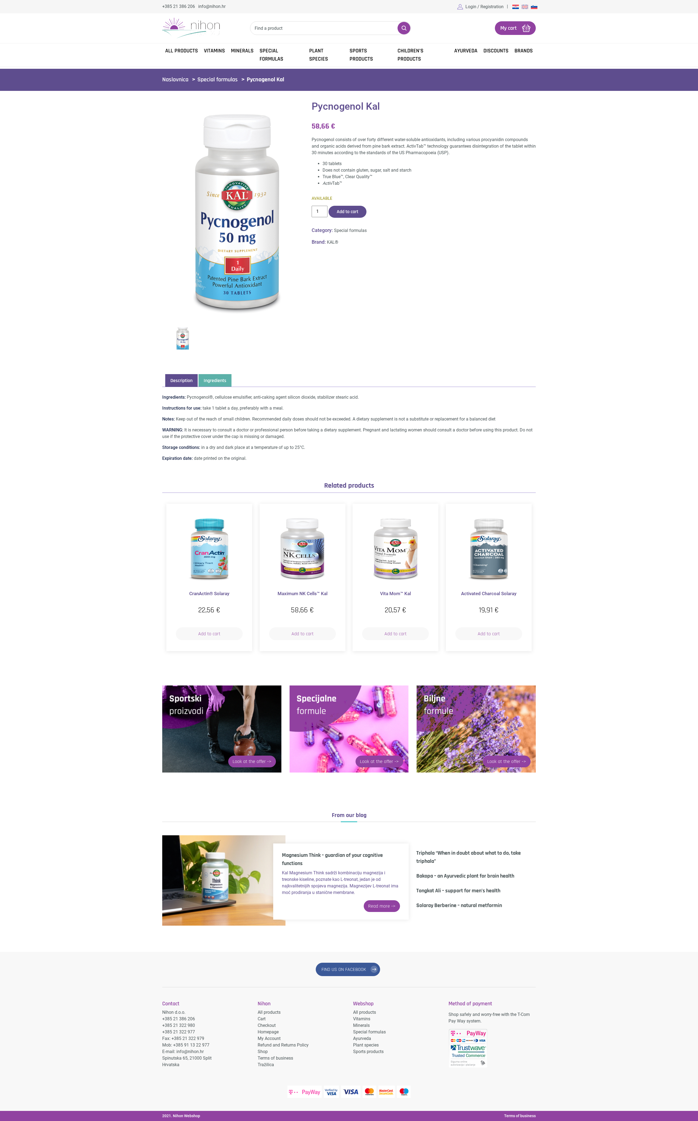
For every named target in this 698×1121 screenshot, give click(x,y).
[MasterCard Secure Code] (386, 1092)
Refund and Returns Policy (283, 1045)
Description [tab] (181, 380)
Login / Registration (484, 6)
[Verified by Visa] (331, 1092)
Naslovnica (175, 80)
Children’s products (410, 54)
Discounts (496, 50)
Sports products (361, 54)
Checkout (267, 1025)
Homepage (268, 1031)
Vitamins (214, 50)
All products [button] (181, 50)
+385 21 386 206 (178, 6)
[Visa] (351, 1092)
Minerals (242, 50)
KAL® (332, 242)
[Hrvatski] (515, 6)
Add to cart (347, 211)
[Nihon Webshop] (191, 28)
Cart (262, 1018)
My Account (269, 1038)
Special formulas (271, 54)
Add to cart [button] (209, 634)
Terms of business (275, 1058)
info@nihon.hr (211, 6)
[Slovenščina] (534, 6)
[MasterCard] (369, 1092)
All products (269, 1012)
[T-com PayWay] (304, 1092)
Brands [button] (524, 50)
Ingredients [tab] (215, 380)
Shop (263, 1051)
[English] (525, 6)
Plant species (318, 54)
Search (404, 28)
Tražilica (266, 1064)
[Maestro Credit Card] (404, 1092)
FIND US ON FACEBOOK (343, 969)
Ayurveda (465, 50)
